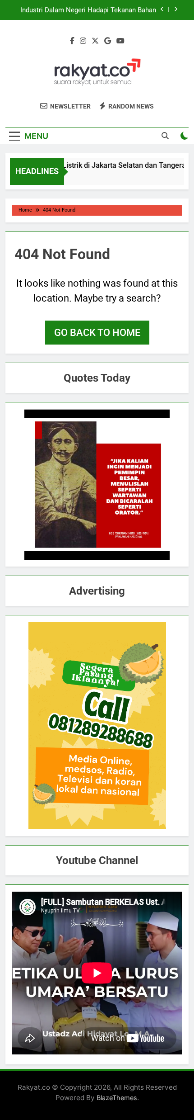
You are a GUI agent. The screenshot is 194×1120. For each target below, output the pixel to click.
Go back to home (97, 332)
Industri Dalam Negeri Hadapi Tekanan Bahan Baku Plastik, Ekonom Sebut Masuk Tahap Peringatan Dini (88, 10)
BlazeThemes (117, 1097)
